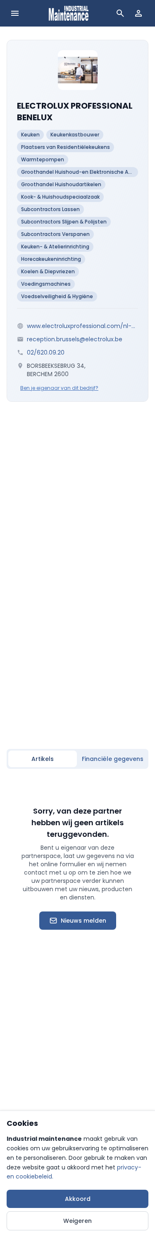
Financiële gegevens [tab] (112, 759)
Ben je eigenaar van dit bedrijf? (59, 388)
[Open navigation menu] (15, 13)
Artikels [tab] (42, 759)
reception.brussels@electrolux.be (74, 339)
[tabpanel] (77, 867)
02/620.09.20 (45, 352)
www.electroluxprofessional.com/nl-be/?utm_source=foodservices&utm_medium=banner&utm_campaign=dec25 (82, 326)
